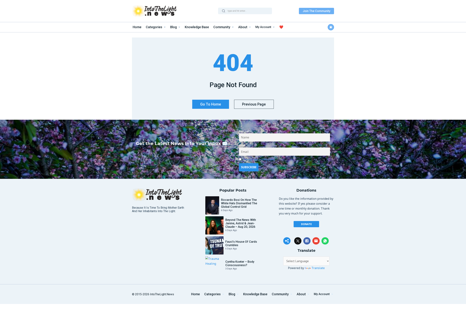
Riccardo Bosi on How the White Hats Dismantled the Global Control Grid (239, 203)
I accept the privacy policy (259, 159)
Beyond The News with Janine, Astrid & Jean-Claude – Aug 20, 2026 (240, 223)
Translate (318, 268)
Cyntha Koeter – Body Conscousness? (239, 263)
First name (245, 131)
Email (242, 145)
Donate (306, 224)
